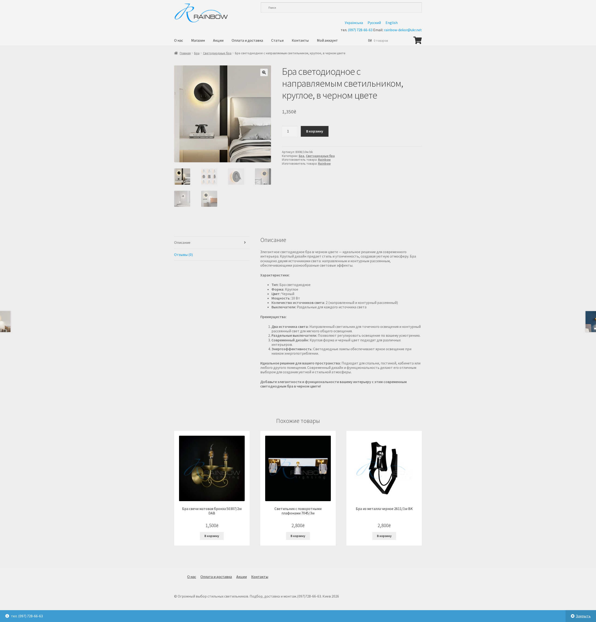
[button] (264, 72)
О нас (178, 40)
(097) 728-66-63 (360, 29)
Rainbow (324, 159)
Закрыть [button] (583, 616)
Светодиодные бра (217, 53)
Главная (185, 53)
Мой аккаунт (327, 40)
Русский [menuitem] (374, 22)
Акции (218, 40)
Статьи (277, 40)
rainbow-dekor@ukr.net (403, 29)
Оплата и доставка (247, 40)
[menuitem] (353, 22)
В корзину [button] (211, 536)
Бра (197, 53)
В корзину (314, 131)
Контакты (300, 40)
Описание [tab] (182, 242)
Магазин (198, 40)
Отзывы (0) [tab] (183, 254)
